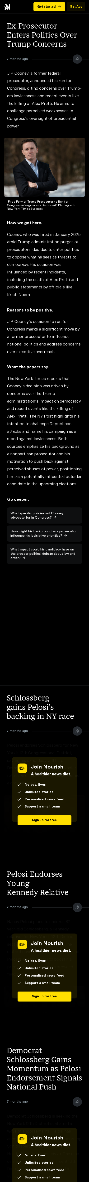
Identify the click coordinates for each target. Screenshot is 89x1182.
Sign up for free (44, 820)
